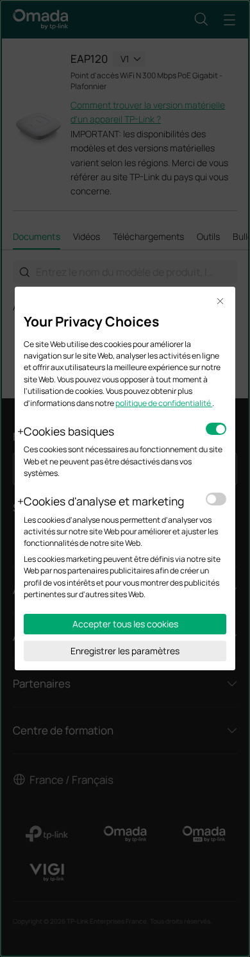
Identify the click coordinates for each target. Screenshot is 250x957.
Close (220, 301)
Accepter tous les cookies (125, 624)
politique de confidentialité (163, 403)
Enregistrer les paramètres (125, 651)
